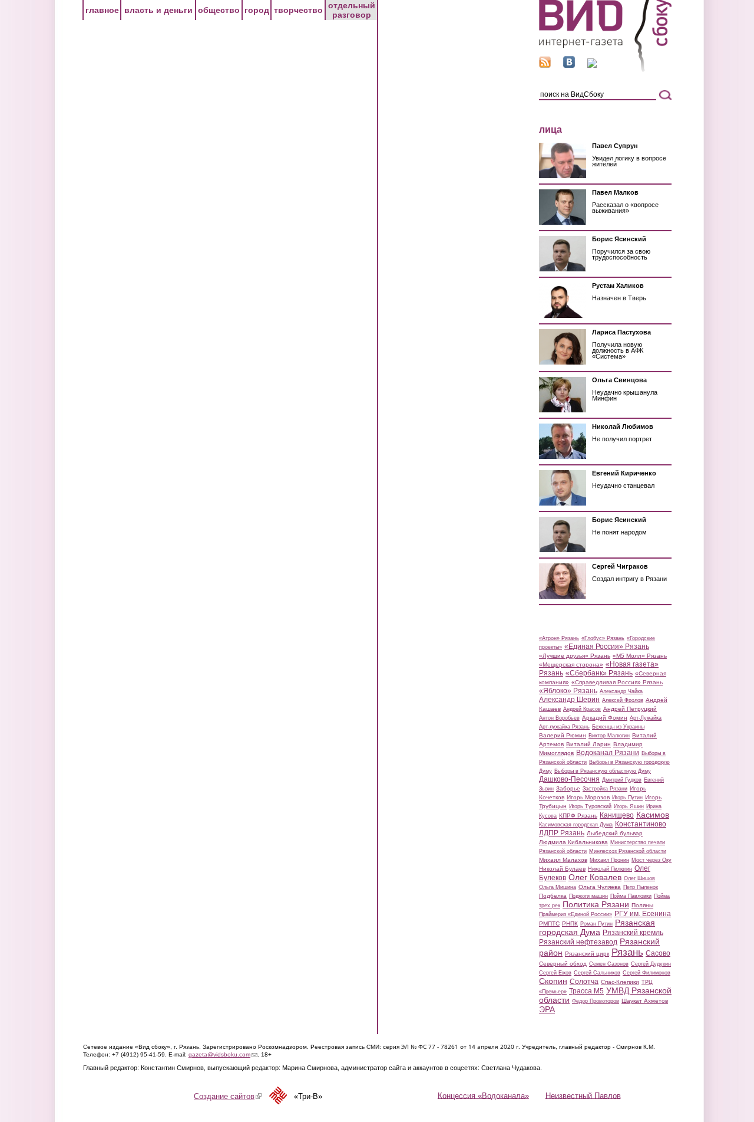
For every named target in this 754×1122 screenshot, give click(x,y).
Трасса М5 (586, 991)
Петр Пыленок (640, 887)
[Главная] (605, 69)
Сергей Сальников (597, 973)
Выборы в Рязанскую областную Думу (602, 771)
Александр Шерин (569, 699)
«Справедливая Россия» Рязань (617, 682)
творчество (298, 10)
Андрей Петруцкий (630, 709)
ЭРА (547, 1009)
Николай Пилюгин (610, 869)
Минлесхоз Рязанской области (627, 851)
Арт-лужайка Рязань (564, 727)
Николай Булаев (562, 868)
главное (102, 10)
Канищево (617, 815)
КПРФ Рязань (578, 815)
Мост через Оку (651, 860)
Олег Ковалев (594, 877)
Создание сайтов (228, 1096)
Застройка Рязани (605, 789)
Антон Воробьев (559, 718)
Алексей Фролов (622, 700)
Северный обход (563, 963)
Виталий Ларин (588, 744)
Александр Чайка (621, 691)
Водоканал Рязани (607, 753)
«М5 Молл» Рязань (640, 655)
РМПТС (549, 923)
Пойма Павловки (631, 896)
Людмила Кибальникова (573, 842)
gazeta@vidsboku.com (222, 1054)
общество (219, 10)
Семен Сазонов (609, 964)
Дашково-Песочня (569, 779)
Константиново (640, 824)
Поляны (642, 905)
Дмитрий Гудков (621, 780)
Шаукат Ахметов (644, 1001)
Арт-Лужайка (646, 718)
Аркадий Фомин (604, 717)
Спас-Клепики (620, 982)
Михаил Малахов (563, 860)
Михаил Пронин (609, 860)
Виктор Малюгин (609, 736)
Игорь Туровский (590, 806)
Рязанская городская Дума (597, 927)
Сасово (658, 953)
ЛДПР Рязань (561, 833)
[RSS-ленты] (545, 65)
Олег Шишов (639, 878)
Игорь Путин (627, 798)
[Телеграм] (592, 65)
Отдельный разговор (351, 10)
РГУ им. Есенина (642, 914)
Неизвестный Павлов (583, 1095)
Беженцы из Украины (618, 727)
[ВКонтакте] (569, 65)
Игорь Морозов (588, 797)
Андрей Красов (582, 709)
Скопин (553, 981)
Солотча (584, 981)
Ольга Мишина (557, 887)
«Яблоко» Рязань (568, 691)
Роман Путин (596, 924)
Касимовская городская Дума (576, 825)
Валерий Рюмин (562, 735)
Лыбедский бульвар (615, 833)
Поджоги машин (588, 896)
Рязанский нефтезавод (578, 942)
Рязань (627, 952)
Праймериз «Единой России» (575, 914)
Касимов (652, 814)
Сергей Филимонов (646, 973)
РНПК (570, 923)
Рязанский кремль (633, 933)
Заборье (568, 788)
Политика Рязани (596, 904)
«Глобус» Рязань (602, 638)
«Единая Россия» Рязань (606, 646)
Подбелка (553, 896)
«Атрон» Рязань (559, 638)
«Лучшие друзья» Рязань (574, 655)
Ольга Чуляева (599, 887)
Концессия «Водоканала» (483, 1095)
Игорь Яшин (629, 806)
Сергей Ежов (555, 973)
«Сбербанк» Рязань (599, 673)
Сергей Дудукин (651, 964)
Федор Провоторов (595, 1001)
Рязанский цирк (587, 953)
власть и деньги (158, 10)
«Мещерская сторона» (571, 664)
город (256, 10)
